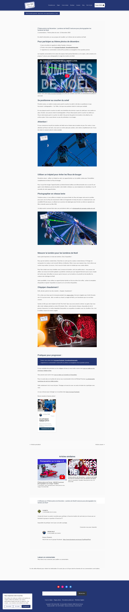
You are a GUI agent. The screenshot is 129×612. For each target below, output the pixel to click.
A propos (78, 5)
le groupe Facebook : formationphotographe (65, 360)
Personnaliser (8, 606)
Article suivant (100, 444)
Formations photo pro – (68, 600)
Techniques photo (51, 485)
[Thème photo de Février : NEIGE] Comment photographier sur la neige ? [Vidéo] (51, 483)
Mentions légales (79, 600)
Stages (58, 5)
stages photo (70, 295)
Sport (46, 485)
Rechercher (82, 593)
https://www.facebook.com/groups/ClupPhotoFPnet (77, 539)
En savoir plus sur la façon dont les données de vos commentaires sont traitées (78, 568)
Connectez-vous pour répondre (88, 527)
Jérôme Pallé (51, 531)
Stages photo (57, 600)
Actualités (81, 480)
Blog (83, 5)
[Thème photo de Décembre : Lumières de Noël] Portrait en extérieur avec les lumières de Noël (82, 477)
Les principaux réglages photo (44, 420)
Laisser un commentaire (73, 480)
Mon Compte (89, 5)
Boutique (72, 5)
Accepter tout (26, 606)
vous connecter (48, 559)
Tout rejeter (17, 606)
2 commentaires (42, 32)
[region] (17, 601)
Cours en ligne (65, 5)
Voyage (39, 486)
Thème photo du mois (53, 32)
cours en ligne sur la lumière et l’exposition (65, 374)
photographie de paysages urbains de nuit (84, 208)
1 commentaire (41, 485)
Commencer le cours (46, 428)
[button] (42, 13)
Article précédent (35, 444)
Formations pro (51, 5)
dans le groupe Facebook (54, 93)
